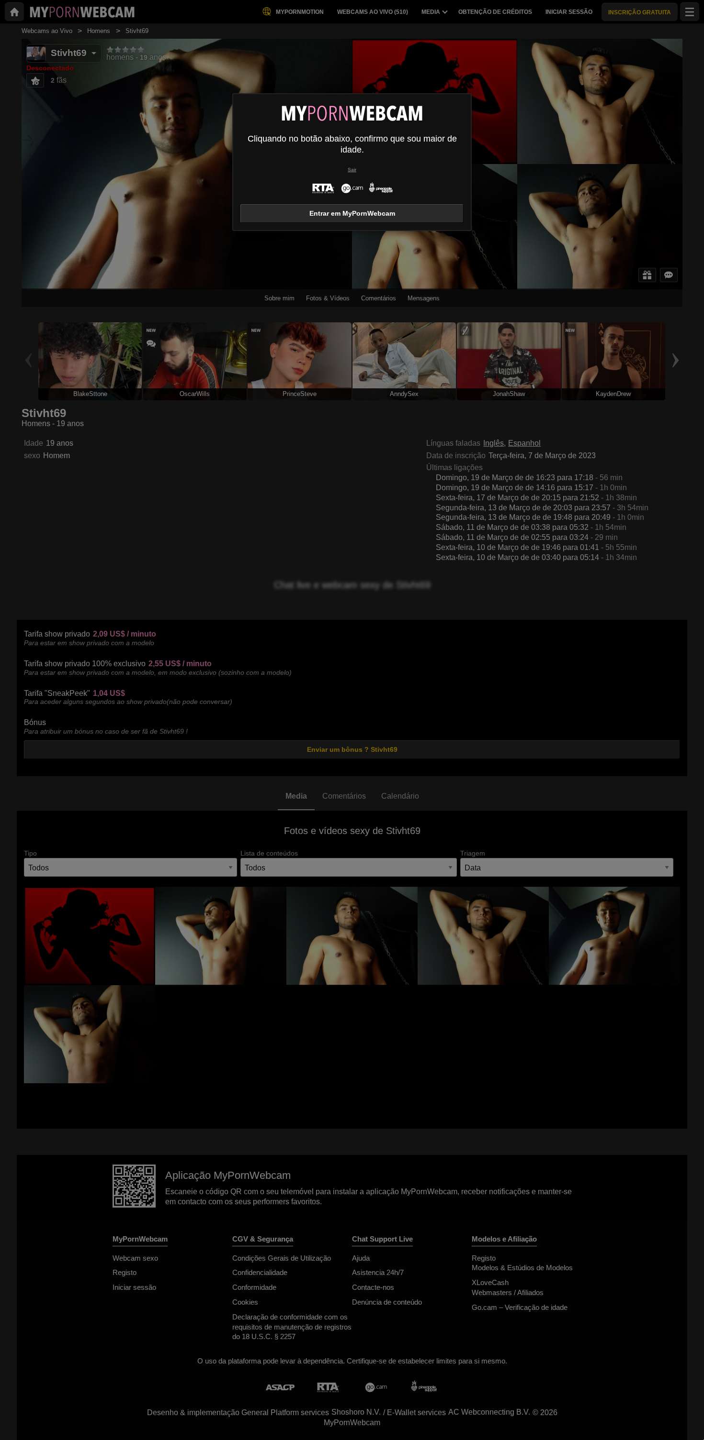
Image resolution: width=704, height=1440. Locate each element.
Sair (352, 169)
